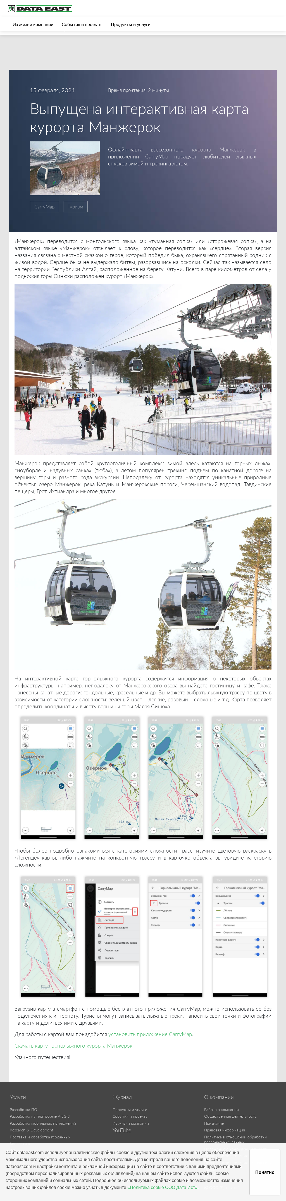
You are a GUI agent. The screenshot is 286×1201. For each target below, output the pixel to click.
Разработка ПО (23, 1109)
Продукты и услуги (131, 24)
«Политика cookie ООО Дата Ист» (162, 1187)
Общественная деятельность (230, 1116)
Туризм (75, 207)
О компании (219, 1097)
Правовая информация (224, 1130)
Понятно (265, 1172)
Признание (214, 1123)
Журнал (122, 1097)
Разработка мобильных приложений (43, 1123)
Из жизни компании (33, 24)
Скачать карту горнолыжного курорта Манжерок (73, 1045)
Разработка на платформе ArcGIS (40, 1116)
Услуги (18, 1097)
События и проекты (82, 24)
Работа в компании (221, 1109)
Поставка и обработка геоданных (40, 1136)
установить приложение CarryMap (150, 1034)
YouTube (122, 1130)
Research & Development (31, 1130)
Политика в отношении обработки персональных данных (235, 1139)
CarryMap (44, 207)
